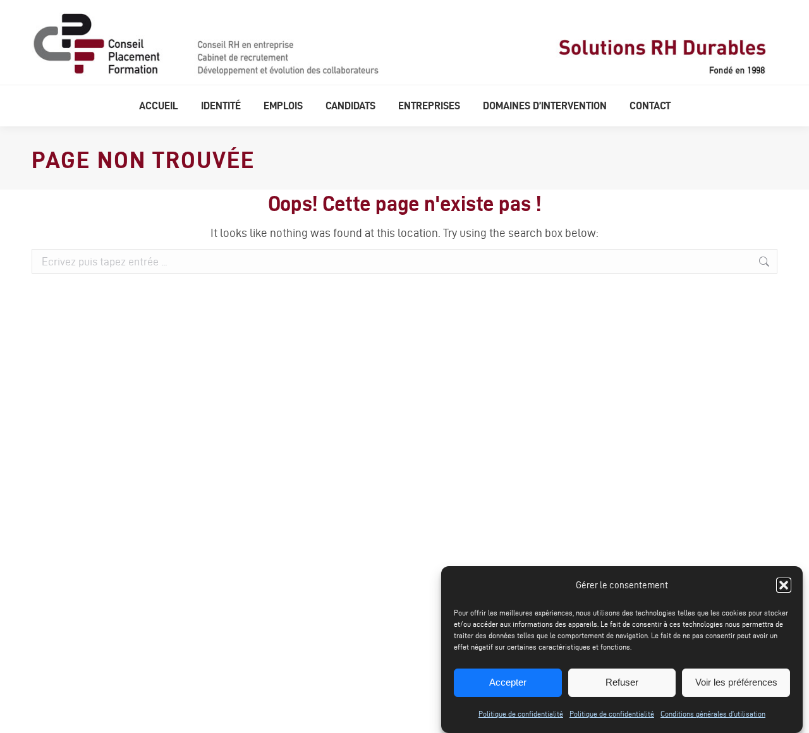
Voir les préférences (736, 682)
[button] (783, 585)
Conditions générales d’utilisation (712, 714)
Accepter (507, 682)
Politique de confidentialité (520, 714)
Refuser (621, 682)
